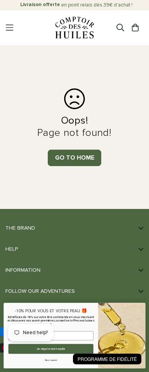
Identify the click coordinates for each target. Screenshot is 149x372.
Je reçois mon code (51, 349)
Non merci (51, 360)
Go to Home (74, 158)
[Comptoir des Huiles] (74, 27)
